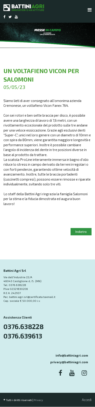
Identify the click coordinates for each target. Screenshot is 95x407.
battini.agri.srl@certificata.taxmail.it (32, 296)
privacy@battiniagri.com (69, 362)
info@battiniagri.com (72, 355)
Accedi (87, 400)
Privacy (38, 400)
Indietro (81, 232)
